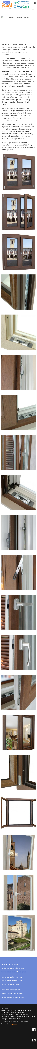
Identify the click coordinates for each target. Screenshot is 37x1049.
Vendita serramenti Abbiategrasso (12, 968)
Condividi (4, 1008)
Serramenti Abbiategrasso (10, 964)
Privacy (13, 1021)
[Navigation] (35, 3)
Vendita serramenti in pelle (10, 984)
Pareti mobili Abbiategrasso (10, 990)
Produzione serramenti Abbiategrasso (14, 972)
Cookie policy (23, 1021)
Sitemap (5, 1021)
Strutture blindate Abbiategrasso (12, 993)
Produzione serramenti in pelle (11, 981)
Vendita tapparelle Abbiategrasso (12, 997)
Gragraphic (13, 1024)
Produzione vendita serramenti (11, 977)
